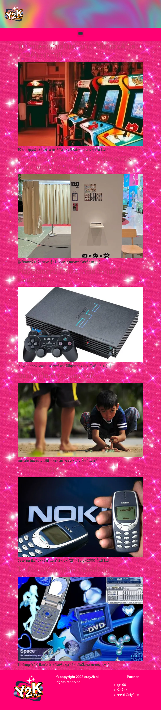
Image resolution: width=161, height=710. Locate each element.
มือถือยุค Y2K (37, 470)
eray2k (89, 677)
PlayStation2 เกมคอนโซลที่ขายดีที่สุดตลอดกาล (74, 275)
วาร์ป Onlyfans (128, 695)
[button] (80, 33)
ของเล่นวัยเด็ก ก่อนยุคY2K (56, 375)
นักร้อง (122, 690)
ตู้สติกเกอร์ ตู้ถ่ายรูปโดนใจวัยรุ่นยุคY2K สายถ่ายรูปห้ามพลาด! (74, 163)
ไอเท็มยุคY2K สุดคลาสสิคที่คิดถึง (66, 570)
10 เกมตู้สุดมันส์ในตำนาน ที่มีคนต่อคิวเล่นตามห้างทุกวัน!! (79, 50)
